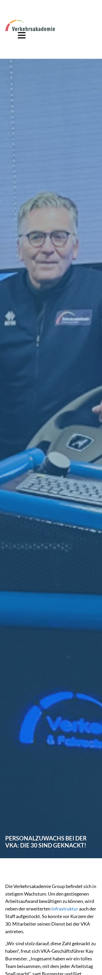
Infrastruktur (64, 909)
